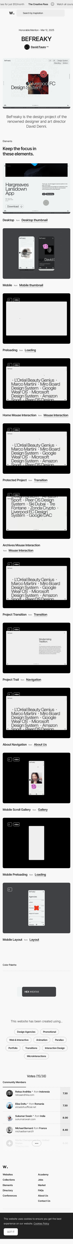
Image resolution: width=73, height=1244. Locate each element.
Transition (40, 480)
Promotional (49, 1031)
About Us (40, 744)
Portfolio (12, 1048)
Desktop (8, 220)
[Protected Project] (36, 448)
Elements (8, 1185)
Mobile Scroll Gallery (17, 809)
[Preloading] (36, 318)
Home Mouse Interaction (19, 415)
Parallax (59, 1039)
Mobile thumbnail (31, 285)
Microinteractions (36, 1056)
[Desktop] (36, 188)
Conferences (10, 1195)
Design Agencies (26, 1031)
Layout (34, 939)
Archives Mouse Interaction (21, 545)
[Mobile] (36, 253)
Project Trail (11, 679)
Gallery (43, 809)
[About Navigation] (36, 713)
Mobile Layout (12, 939)
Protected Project (15, 480)
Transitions (31, 1048)
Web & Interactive (19, 1039)
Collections (9, 1179)
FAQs (41, 1190)
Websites (8, 1174)
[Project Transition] (36, 583)
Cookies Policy (41, 1223)
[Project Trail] (36, 648)
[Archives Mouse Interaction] (36, 513)
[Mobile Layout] (36, 908)
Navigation (33, 679)
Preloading (10, 350)
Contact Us (44, 1200)
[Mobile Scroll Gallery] (36, 778)
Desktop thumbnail (35, 220)
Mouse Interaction (56, 415)
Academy (43, 1174)
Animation (41, 1039)
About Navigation (15, 744)
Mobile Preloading (15, 874)
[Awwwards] (11, 13)
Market (42, 1185)
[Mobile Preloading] (36, 843)
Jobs (40, 1179)
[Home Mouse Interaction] (36, 383)
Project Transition (14, 614)
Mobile (7, 285)
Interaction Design (55, 1048)
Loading (30, 350)
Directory (8, 1190)
